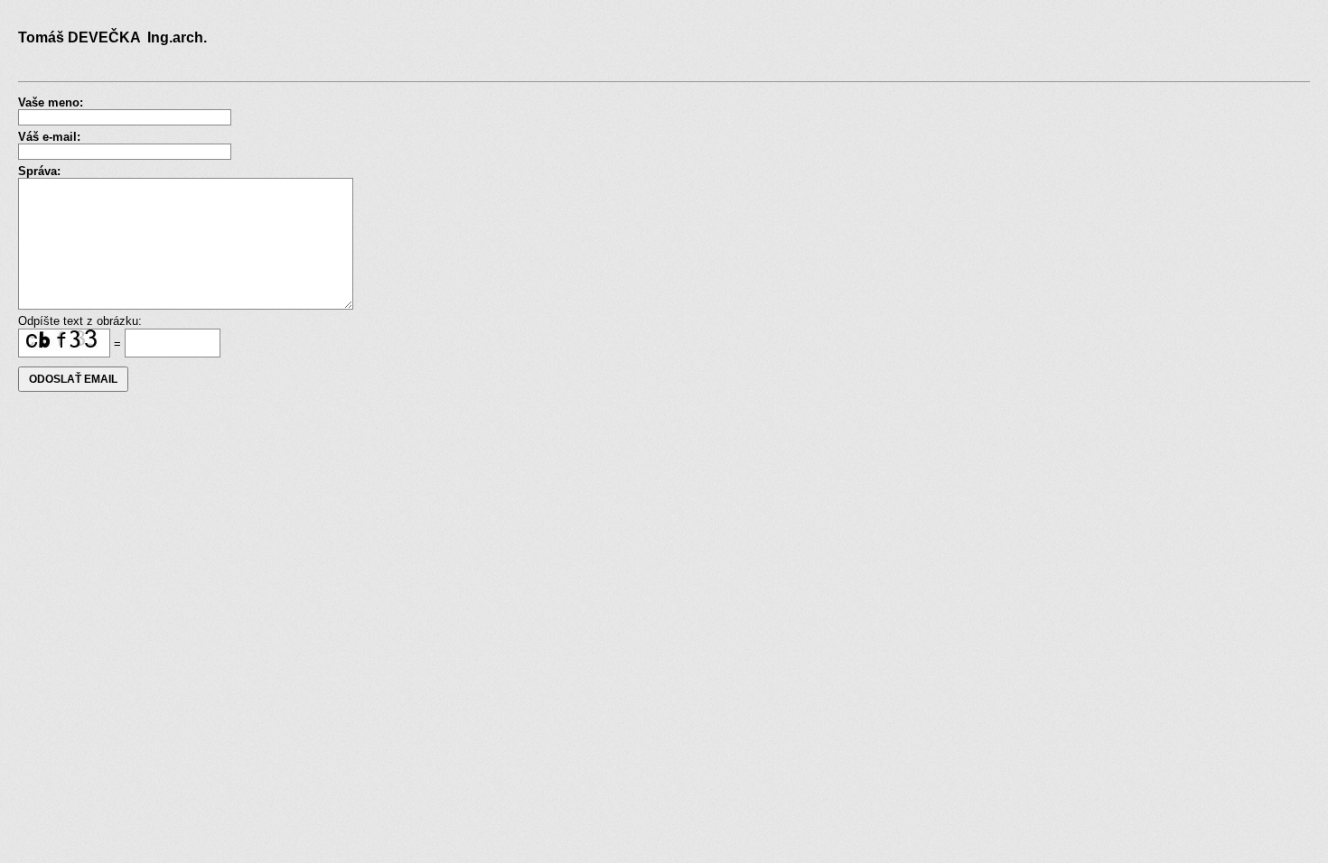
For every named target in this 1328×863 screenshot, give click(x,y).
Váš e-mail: (49, 137)
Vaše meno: (50, 102)
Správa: (39, 171)
